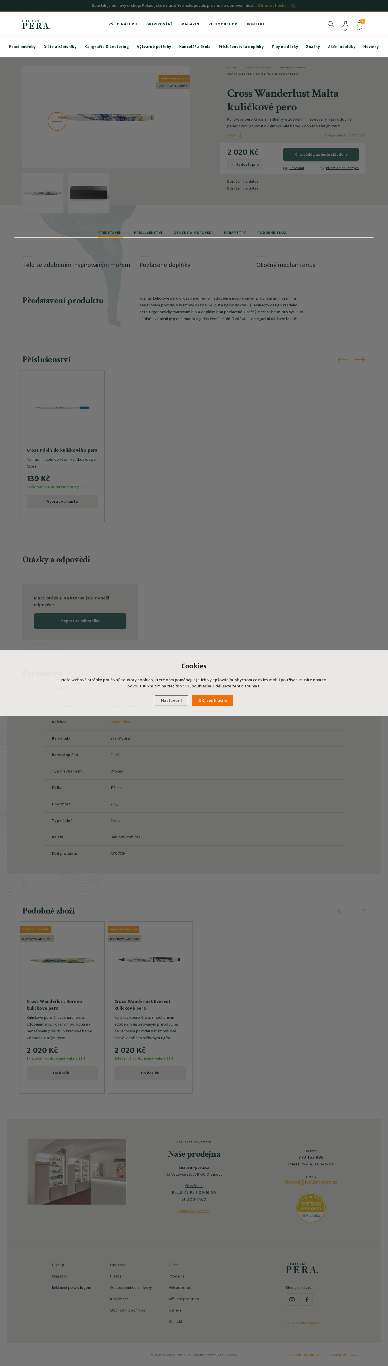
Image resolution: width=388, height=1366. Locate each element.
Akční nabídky (341, 46)
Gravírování (159, 24)
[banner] (36, 24)
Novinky (371, 46)
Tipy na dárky (285, 46)
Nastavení (171, 700)
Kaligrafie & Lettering (106, 46)
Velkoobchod (223, 24)
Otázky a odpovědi (193, 232)
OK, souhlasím (212, 700)
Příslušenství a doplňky (241, 46)
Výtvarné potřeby (154, 46)
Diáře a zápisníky (59, 46)
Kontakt (256, 24)
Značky (313, 46)
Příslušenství (148, 232)
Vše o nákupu (123, 24)
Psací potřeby (22, 46)
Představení (110, 232)
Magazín (190, 24)
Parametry (235, 232)
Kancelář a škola (195, 46)
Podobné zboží (272, 232)
